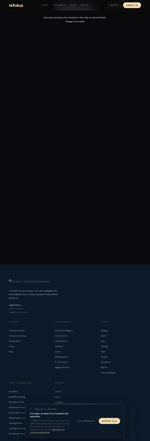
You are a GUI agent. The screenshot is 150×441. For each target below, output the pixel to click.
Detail (57, 351)
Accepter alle (109, 421)
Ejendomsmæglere (64, 330)
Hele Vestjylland (108, 372)
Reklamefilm (14, 341)
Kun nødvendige (86, 421)
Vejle (103, 351)
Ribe (103, 341)
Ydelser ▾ (59, 5)
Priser (57, 397)
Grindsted (105, 362)
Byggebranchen (62, 367)
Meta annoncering (17, 336)
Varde (103, 336)
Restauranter (61, 336)
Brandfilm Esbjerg (17, 397)
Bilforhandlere (61, 357)
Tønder (104, 357)
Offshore (59, 346)
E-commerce (61, 362)
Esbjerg (104, 330)
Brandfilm (13, 391)
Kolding (104, 346)
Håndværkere (61, 341)
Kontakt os (132, 5)
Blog (73, 5)
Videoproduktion (17, 330)
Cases (45, 5)
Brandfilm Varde (16, 402)
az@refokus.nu (15, 305)
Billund (104, 367)
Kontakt (59, 402)
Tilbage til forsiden (75, 21)
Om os (84, 5)
